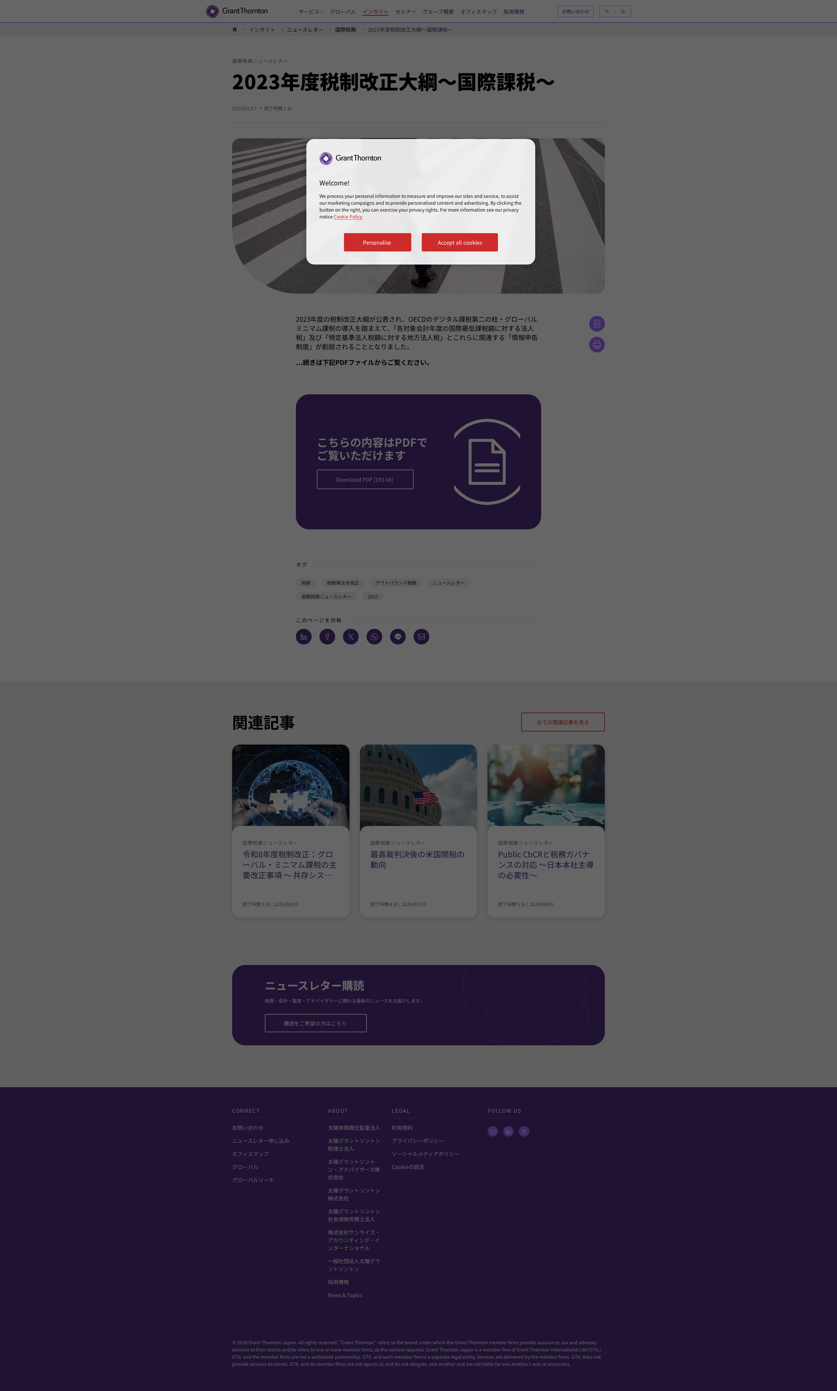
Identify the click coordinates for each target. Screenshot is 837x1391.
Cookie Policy (348, 216)
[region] (420, 202)
